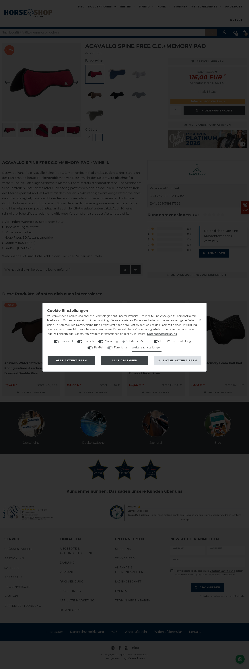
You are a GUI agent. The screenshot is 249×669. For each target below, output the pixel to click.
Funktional (120, 347)
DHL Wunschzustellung (175, 341)
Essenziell (66, 341)
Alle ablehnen (124, 360)
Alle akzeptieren (71, 360)
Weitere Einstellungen (147, 347)
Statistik (89, 341)
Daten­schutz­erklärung (162, 334)
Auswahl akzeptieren (177, 360)
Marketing (111, 341)
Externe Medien (139, 341)
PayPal (98, 347)
